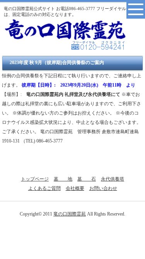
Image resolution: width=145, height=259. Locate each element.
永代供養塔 (112, 179)
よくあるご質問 (44, 188)
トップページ (35, 179)
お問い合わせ (103, 188)
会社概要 (75, 188)
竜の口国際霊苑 (69, 214)
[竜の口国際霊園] (65, 28)
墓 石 (86, 179)
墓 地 (63, 179)
